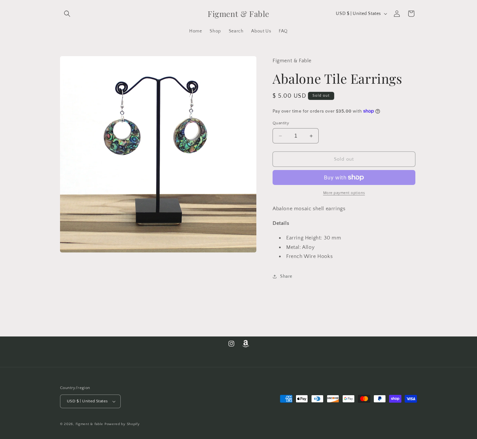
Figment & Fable (90, 424)
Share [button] (286, 276)
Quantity (281, 123)
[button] (67, 13)
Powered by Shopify (122, 424)
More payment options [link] (344, 193)
